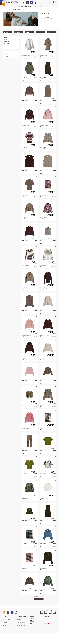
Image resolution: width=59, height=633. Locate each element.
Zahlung (18, 624)
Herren (5, 52)
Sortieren (6, 32)
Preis (49, 32)
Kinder (5, 54)
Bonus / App (5, 618)
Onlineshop (28, 6)
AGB (45, 619)
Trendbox (5, 622)
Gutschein (5, 621)
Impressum (46, 616)
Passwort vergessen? (20, 625)
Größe (27, 32)
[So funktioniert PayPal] (46, 623)
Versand (18, 621)
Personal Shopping (7, 619)
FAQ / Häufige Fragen (20, 618)
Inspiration (6, 56)
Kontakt (18, 627)
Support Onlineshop (21, 616)
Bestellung (18, 619)
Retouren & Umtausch (21, 622)
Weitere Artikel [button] (39, 598)
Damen (5, 37)
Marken (35, 6)
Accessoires (7, 43)
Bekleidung (7, 41)
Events (31, 620)
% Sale (5, 47)
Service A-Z (5, 627)
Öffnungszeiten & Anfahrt (34, 618)
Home (3, 9)
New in (6, 39)
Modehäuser (20, 6)
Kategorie (17, 32)
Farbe (38, 32)
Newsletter (5, 625)
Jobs (31, 623)
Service (40, 6)
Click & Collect (6, 624)
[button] (49, 2)
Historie (32, 621)
